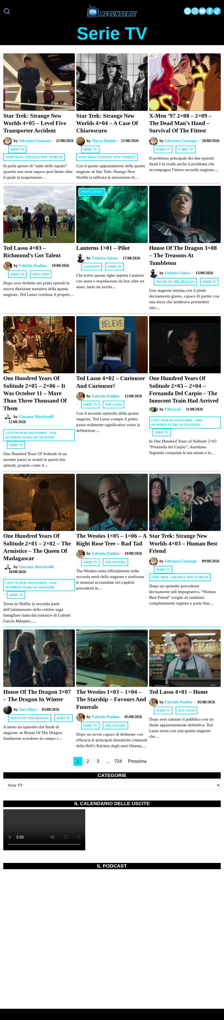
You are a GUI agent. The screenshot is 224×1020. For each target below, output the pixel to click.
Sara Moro (28, 709)
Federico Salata (104, 258)
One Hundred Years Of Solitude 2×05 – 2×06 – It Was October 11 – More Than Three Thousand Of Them (35, 393)
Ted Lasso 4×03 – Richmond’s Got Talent (32, 252)
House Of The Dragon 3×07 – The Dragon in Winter (37, 696)
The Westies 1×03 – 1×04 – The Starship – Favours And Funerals (111, 699)
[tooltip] (187, 11)
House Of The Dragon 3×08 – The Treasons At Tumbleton (183, 255)
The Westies (115, 562)
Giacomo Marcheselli (36, 417)
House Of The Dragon (175, 281)
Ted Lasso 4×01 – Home (178, 692)
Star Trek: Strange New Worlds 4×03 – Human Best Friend (183, 543)
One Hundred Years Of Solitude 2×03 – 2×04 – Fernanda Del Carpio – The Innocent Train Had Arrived (184, 389)
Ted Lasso (40, 274)
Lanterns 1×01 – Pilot (103, 248)
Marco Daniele (104, 141)
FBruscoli (173, 409)
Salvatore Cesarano (35, 141)
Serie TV (17, 149)
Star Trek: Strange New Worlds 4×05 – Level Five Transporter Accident (34, 123)
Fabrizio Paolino (32, 266)
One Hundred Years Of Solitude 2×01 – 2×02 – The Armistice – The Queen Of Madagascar (37, 547)
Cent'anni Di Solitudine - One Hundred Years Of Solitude (31, 435)
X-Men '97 (185, 149)
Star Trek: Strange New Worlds (34, 157)
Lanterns (91, 266)
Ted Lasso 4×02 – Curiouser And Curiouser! (110, 382)
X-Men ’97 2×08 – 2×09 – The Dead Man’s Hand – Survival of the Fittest (180, 123)
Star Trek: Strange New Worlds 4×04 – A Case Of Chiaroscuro (107, 123)
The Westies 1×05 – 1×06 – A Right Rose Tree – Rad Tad (111, 540)
